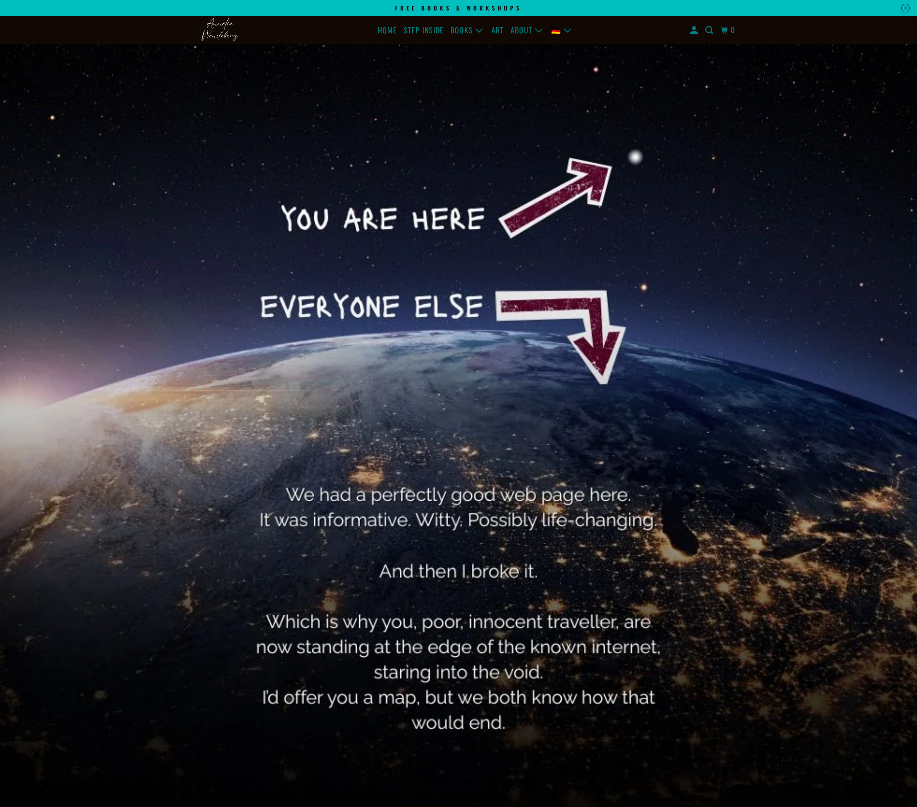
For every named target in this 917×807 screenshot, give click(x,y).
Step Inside (424, 30)
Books (462, 30)
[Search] (710, 30)
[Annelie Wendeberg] (220, 30)
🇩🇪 (557, 30)
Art (497, 30)
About (523, 30)
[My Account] (695, 30)
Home (387, 30)
